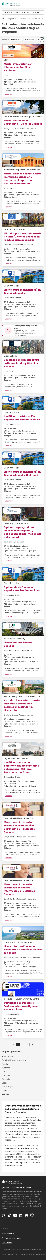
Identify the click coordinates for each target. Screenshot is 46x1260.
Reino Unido (7, 1056)
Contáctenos (7, 1243)
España (5, 1064)
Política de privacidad (27, 1254)
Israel (4, 1090)
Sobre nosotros (8, 1233)
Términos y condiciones (10, 1254)
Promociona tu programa (11, 1238)
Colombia (6, 1075)
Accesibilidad (40, 1254)
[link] (32, 1044)
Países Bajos (7, 1086)
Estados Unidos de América (14, 1060)
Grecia (4, 1083)
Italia (4, 1071)
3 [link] (27, 1044)
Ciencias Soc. (16, 39)
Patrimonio (29, 39)
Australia (6, 1067)
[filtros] (42, 39)
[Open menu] (42, 4)
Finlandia (6, 1079)
